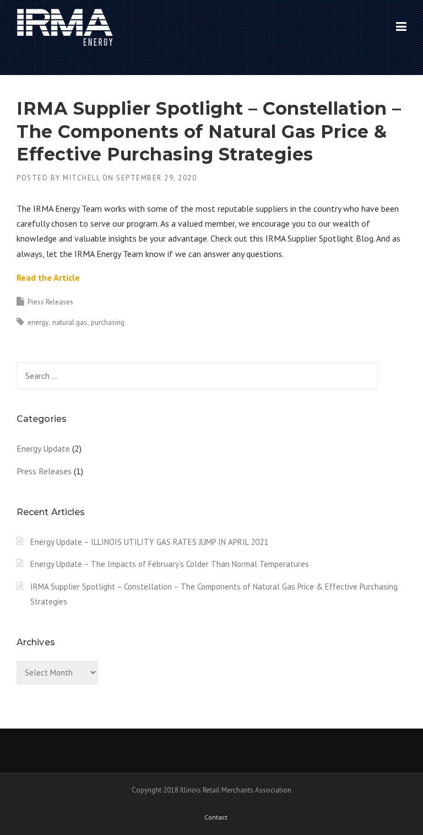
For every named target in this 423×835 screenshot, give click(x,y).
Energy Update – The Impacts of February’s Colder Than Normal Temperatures (169, 564)
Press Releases (50, 302)
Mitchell (81, 178)
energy (38, 322)
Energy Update (43, 448)
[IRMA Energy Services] (65, 27)
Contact (215, 817)
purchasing (107, 322)
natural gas (69, 322)
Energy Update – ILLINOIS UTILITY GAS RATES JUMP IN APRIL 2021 (149, 542)
